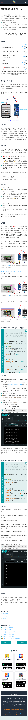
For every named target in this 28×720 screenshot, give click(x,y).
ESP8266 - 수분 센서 (8, 627)
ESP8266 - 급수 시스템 (8, 636)
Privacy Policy (20, 713)
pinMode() (5, 613)
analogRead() (6, 617)
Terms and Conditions (10, 713)
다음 (22, 642)
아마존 (24, 44)
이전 (6, 642)
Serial (4, 618)
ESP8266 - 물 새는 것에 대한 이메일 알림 (13, 638)
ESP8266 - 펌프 (7, 633)
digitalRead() (6, 615)
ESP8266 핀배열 (5, 271)
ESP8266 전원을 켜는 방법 (17, 271)
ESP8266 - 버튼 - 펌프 (8, 635)
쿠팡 (23, 46)
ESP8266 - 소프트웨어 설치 (15, 384)
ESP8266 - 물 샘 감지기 (9, 629)
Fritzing (8, 265)
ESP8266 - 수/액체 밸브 (9, 631)
